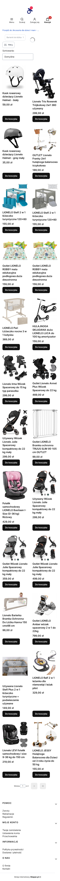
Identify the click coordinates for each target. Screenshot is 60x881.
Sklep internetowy (26, 877)
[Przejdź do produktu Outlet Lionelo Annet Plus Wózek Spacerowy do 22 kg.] (45, 367)
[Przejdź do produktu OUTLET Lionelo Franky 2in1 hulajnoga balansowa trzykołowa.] (45, 139)
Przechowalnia (9, 836)
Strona (17, 786)
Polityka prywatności (12, 849)
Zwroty (6, 810)
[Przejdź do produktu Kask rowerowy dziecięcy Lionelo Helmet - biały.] (15, 77)
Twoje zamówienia (11, 830)
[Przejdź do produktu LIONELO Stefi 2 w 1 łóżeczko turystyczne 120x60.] (15, 196)
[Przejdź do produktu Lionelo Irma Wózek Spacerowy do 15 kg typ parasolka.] (15, 368)
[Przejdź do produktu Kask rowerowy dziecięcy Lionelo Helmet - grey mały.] (15, 137)
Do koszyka (11, 119)
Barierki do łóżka (15, 37)
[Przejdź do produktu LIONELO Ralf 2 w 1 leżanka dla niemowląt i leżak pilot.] (45, 662)
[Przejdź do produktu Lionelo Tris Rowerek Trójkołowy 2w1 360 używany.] (45, 82)
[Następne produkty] (34, 786)
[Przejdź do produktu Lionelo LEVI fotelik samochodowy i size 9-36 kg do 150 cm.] (15, 734)
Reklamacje (8, 813)
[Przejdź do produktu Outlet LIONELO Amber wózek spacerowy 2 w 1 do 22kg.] (45, 605)
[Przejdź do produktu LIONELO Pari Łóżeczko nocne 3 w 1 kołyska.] (15, 311)
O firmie (6, 865)
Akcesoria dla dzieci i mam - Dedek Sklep (20, 30)
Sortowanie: (8, 50)
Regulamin (7, 817)
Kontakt (6, 868)
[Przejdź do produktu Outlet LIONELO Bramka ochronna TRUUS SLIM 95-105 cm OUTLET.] (45, 424)
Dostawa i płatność (12, 852)
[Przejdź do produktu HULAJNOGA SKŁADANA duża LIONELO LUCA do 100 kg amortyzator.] (45, 310)
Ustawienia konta (11, 833)
